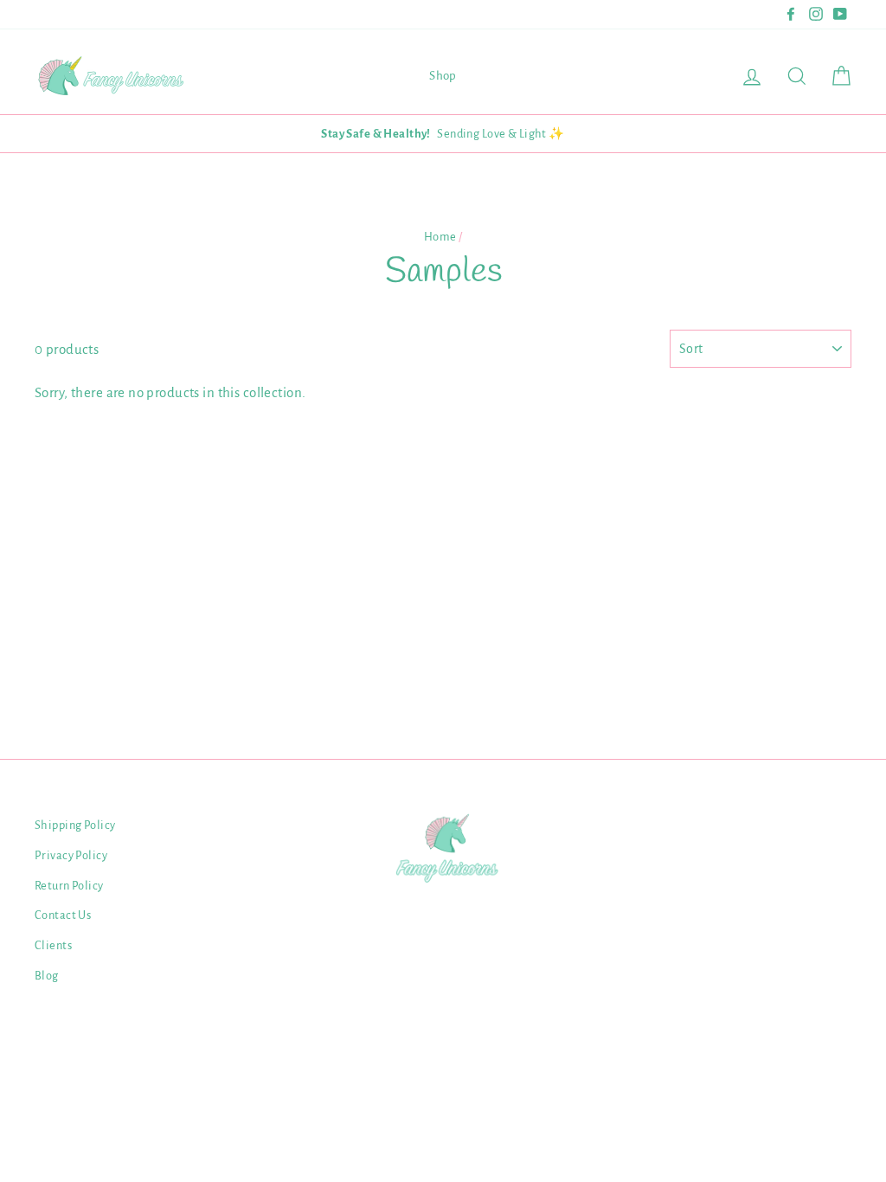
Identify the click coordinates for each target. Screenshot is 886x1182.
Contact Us (63, 915)
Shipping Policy (75, 825)
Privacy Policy (71, 855)
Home (440, 236)
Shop (443, 75)
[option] (443, 134)
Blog (47, 975)
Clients (53, 945)
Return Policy (69, 885)
